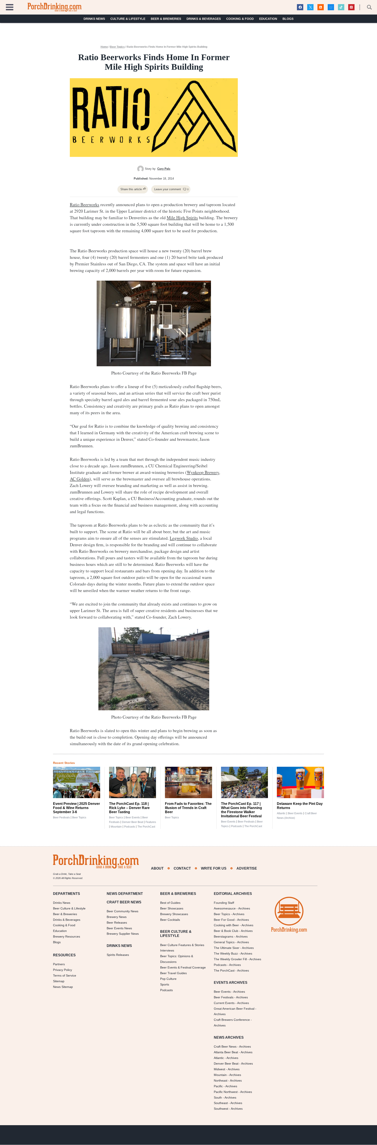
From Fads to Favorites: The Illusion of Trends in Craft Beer (188, 808)
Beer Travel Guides (173, 973)
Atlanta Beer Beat (226, 1052)
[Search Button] (367, 7)
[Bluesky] (331, 7)
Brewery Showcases (174, 914)
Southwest (221, 1109)
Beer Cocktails (170, 919)
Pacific (218, 1086)
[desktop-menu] (9, 7)
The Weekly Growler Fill (230, 959)
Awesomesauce (225, 908)
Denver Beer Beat (132, 822)
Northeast (220, 1080)
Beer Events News (119, 928)
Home (104, 46)
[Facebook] (300, 7)
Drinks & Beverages (204, 18)
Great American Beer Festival (234, 1008)
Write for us (213, 868)
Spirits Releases (118, 955)
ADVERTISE (246, 868)
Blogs (288, 18)
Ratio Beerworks (84, 204)
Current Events (224, 1003)
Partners (59, 964)
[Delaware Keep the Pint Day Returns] (300, 782)
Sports (164, 984)
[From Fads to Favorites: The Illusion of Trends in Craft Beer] (188, 782)
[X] (310, 7)
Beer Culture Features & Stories (182, 945)
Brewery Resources (66, 936)
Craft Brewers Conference (232, 1020)
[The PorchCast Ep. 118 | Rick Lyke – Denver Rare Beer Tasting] (132, 782)
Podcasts (129, 826)
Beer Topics (117, 46)
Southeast (221, 1103)
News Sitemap (63, 987)
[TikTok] (341, 7)
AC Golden (79, 479)
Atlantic (281, 813)
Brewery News (117, 917)
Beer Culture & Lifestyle (69, 908)
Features (151, 822)
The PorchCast (146, 826)
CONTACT (182, 868)
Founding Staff (224, 902)
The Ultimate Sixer (226, 948)
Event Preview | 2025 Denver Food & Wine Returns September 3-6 (76, 808)
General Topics (224, 942)
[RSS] (320, 7)
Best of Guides (170, 902)
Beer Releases (117, 922)
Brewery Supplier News (123, 934)
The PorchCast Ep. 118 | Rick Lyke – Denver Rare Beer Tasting (129, 808)
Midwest (219, 1069)
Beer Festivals (61, 817)
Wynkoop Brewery (203, 472)
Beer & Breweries (166, 18)
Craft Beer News (225, 1046)
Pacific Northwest (226, 1092)
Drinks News (94, 18)
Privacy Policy (62, 970)
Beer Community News (122, 911)
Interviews (167, 950)
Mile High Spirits (182, 218)
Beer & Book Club (226, 931)
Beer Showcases (171, 908)
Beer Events (132, 817)
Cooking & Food (240, 18)
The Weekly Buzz (226, 953)
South (218, 1097)
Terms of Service (64, 975)
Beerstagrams (223, 936)
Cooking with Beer (226, 925)
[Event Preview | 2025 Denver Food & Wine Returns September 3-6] (76, 782)
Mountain (116, 826)
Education (268, 18)
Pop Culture (168, 978)
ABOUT (157, 868)
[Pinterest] (351, 7)
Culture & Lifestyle (127, 18)
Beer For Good (224, 919)
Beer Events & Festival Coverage (183, 967)
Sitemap (58, 981)
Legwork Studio (184, 538)
